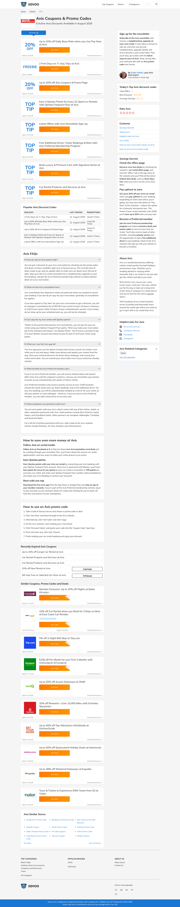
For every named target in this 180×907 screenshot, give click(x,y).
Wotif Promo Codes (59, 827)
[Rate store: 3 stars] (127, 113)
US (116, 890)
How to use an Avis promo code (134, 149)
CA (116, 894)
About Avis (125, 132)
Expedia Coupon (32, 827)
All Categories (26, 875)
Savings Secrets (127, 127)
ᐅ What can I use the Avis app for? (40, 344)
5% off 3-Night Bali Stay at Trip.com (59, 638)
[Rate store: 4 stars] (130, 113)
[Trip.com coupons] (30, 643)
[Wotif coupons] (30, 686)
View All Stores (95, 843)
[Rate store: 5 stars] (133, 113)
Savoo (23, 11)
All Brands (72, 866)
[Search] (156, 4)
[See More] (155, 348)
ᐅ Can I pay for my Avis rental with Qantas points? (47, 319)
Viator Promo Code (84, 831)
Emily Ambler (137, 72)
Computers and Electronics (31, 868)
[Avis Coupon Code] (28, 21)
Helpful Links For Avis (129, 136)
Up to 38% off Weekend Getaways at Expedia (65, 769)
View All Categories (127, 357)
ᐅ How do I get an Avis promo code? (41, 259)
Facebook (127, 334)
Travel (123, 353)
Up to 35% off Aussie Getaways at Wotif (62, 681)
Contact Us (119, 865)
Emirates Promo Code (85, 827)
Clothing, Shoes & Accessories (33, 865)
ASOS (70, 862)
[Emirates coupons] (30, 708)
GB (121, 890)
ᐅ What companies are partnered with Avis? (44, 404)
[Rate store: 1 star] (121, 113)
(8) (33, 33)
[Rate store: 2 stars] (124, 113)
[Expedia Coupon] (30, 773)
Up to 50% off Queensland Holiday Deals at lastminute (70, 747)
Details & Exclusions (94, 55)
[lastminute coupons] (30, 752)
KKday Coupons (83, 836)
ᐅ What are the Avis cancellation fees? (42, 287)
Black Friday (25, 862)
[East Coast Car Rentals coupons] (30, 616)
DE (127, 890)
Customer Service (131, 330)
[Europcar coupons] (30, 664)
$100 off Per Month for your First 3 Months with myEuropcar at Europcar (66, 661)
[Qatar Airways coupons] (30, 594)
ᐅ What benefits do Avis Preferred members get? (46, 368)
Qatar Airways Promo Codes (37, 831)
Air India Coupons (59, 831)
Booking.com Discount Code (63, 820)
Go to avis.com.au (131, 326)
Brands (32, 11)
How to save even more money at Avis (137, 145)
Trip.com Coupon (58, 836)
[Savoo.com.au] (30, 4)
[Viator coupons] (30, 795)
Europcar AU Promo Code (36, 820)
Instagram (128, 338)
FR (132, 890)
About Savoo (120, 862)
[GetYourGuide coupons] (30, 730)
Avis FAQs (124, 140)
